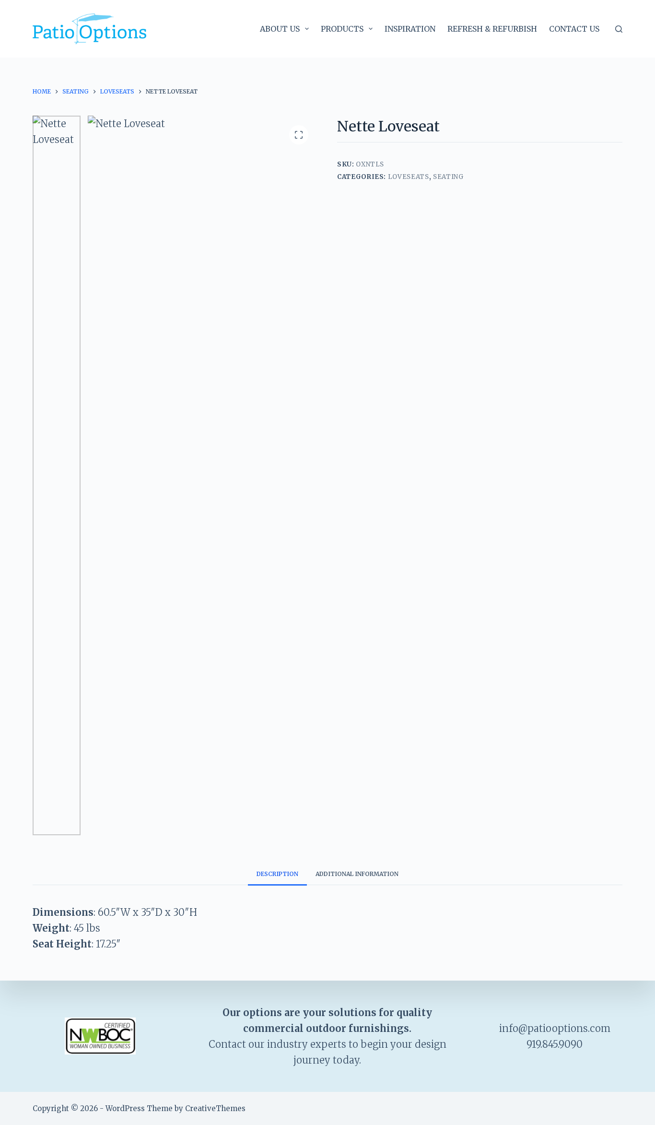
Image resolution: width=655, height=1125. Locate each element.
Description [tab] (277, 873)
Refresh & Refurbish (492, 29)
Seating (448, 177)
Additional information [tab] (357, 873)
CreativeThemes (215, 1108)
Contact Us (574, 29)
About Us (280, 29)
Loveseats (408, 177)
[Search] (618, 29)
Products (342, 29)
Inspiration (410, 29)
